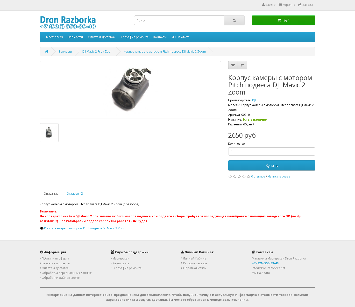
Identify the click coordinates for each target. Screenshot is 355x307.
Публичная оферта (55, 258)
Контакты (160, 37)
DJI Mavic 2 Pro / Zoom (97, 51)
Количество (236, 144)
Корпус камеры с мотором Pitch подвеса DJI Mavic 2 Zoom (165, 51)
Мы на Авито (180, 37)
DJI (254, 100)
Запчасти (65, 51)
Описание (51, 193)
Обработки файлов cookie (60, 278)
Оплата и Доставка (101, 37)
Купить (272, 165)
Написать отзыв (279, 176)
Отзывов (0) (75, 193)
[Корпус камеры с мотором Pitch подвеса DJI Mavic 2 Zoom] (130, 89)
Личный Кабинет (194, 258)
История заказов (194, 263)
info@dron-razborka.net (268, 268)
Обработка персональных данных (66, 273)
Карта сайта (120, 263)
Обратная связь (194, 268)
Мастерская (54, 37)
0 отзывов (258, 176)
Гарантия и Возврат (55, 263)
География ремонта (134, 37)
